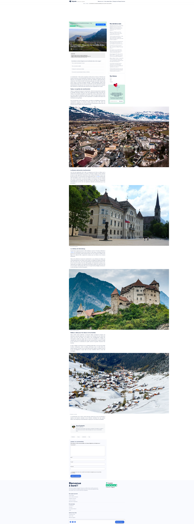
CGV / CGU (71, 515)
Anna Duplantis (80, 425)
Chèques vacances (72, 498)
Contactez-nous (72, 514)
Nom (71, 457)
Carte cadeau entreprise (73, 496)
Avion (111, 77)
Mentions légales (72, 517)
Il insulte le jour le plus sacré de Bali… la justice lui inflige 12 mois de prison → (116, 46)
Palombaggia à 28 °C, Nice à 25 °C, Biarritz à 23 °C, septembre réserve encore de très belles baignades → (116, 55)
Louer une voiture (72, 499)
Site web (72, 466)
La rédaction (71, 505)
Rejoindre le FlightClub (73, 501)
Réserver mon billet (100, 24)
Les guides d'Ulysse (72, 508)
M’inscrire (121, 101)
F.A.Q (70, 510)
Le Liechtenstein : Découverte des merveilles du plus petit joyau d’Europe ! (87, 45)
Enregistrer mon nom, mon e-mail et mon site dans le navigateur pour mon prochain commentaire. (85, 472)
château (72, 252)
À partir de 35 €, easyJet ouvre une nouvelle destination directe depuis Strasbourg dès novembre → (116, 70)
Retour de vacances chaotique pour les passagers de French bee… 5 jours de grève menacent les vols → (116, 42)
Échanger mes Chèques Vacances (119, 1)
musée (98, 176)
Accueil (84, 3)
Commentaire (73, 444)
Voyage (87, 3)
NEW (111, 79)
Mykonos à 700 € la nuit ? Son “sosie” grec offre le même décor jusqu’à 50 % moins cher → (116, 33)
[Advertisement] (97, 13)
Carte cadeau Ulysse (108, 1)
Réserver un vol (100, 1)
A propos (70, 507)
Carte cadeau (71, 495)
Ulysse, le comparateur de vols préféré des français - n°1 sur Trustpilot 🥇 (81, 24)
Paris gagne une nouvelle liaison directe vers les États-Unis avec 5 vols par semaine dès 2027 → (116, 51)
